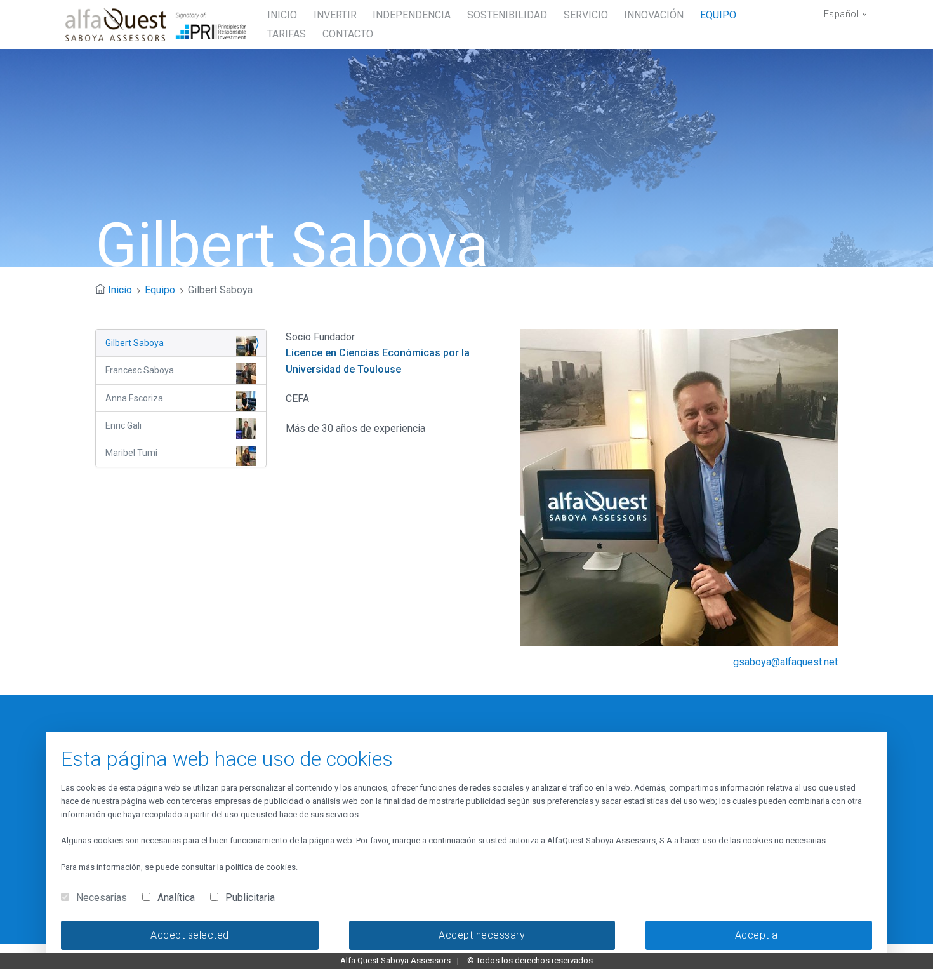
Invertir (335, 15)
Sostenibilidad (507, 15)
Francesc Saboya (139, 370)
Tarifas (286, 34)
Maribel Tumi (131, 453)
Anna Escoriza (134, 398)
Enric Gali (123, 425)
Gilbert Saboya (134, 343)
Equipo (718, 15)
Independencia (412, 15)
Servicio (586, 15)
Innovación (654, 15)
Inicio (120, 290)
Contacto (347, 34)
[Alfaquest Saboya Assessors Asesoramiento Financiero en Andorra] (157, 24)
